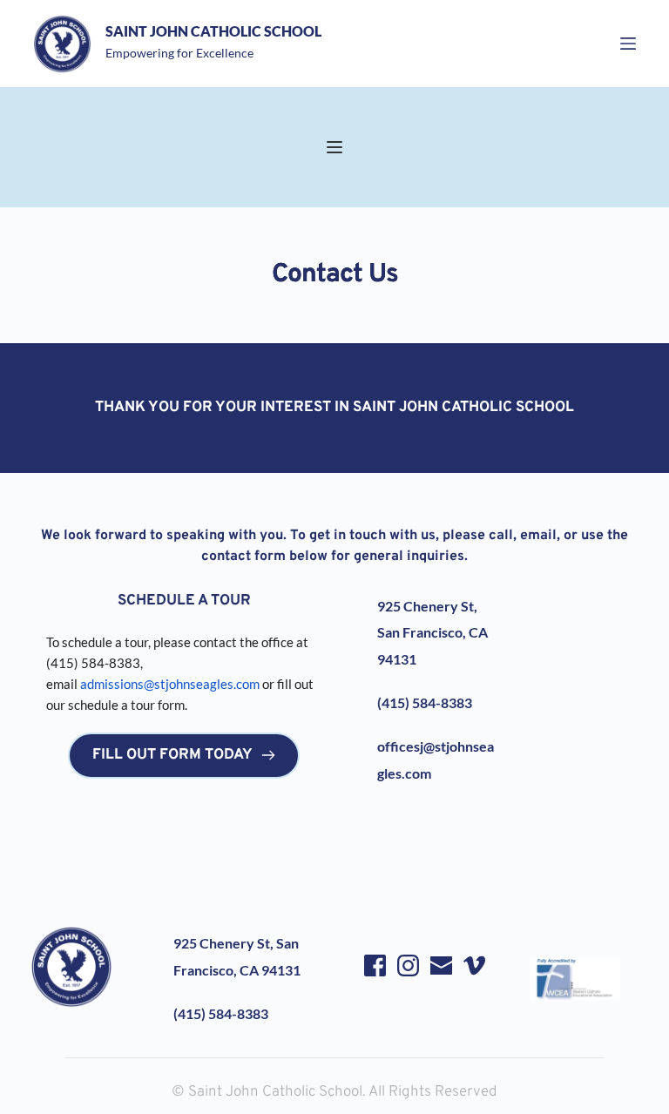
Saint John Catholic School (213, 31)
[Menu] (628, 43)
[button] (334, 147)
